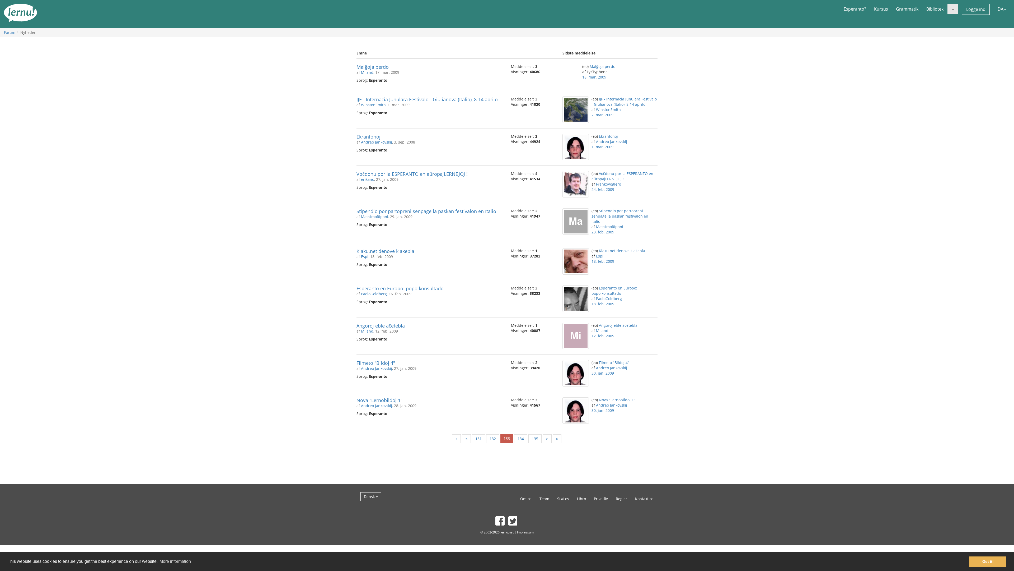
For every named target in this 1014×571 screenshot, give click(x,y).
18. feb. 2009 (603, 261)
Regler (621, 498)
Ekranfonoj (368, 136)
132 (493, 438)
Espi (364, 256)
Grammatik (907, 9)
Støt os (563, 498)
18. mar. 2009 (594, 77)
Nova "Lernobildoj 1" (379, 400)
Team (544, 498)
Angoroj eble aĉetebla (380, 326)
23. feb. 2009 (603, 231)
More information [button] (175, 561)
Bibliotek (934, 9)
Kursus (881, 9)
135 (535, 438)
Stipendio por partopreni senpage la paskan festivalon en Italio (426, 211)
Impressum (525, 532)
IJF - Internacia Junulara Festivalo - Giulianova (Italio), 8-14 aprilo (427, 99)
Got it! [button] (988, 561)
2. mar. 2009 (602, 114)
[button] (952, 9)
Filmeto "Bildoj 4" (375, 363)
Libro (581, 498)
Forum (9, 32)
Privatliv (601, 498)
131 (478, 438)
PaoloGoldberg (374, 293)
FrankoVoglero (608, 184)
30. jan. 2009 (603, 373)
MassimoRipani (374, 216)
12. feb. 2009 (603, 335)
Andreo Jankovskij (376, 142)
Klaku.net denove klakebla (385, 251)
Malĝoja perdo (372, 67)
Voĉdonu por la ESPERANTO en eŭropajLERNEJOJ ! (412, 174)
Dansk (370, 496)
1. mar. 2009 (602, 146)
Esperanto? (855, 9)
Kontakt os (644, 498)
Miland (367, 72)
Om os (526, 498)
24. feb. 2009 (603, 189)
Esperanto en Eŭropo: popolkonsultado (400, 288)
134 (521, 438)
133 (507, 438)
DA (1000, 9)
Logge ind (975, 9)
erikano (367, 179)
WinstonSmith (373, 104)
